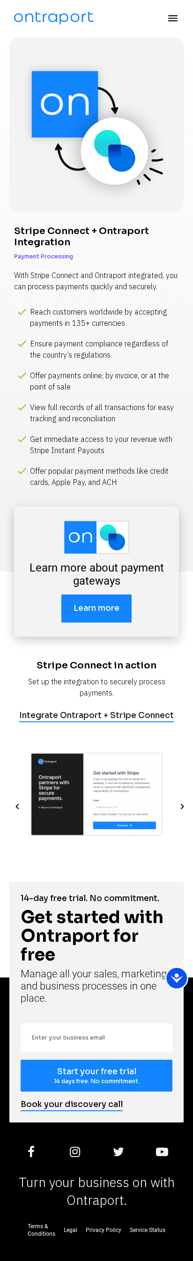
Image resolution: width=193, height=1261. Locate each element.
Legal (70, 1230)
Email (28, 1019)
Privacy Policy (103, 1230)
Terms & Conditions (41, 1230)
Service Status (147, 1230)
